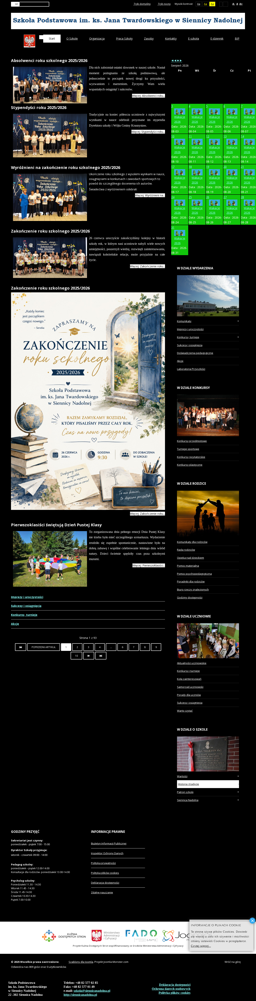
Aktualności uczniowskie (191, 663)
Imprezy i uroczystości (27, 597)
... (111, 647)
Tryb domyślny (142, 4)
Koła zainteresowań (189, 679)
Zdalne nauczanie (102, 892)
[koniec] (100, 655)
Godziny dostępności (189, 597)
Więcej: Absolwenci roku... (148, 96)
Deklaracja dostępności (105, 882)
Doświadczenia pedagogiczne (195, 353)
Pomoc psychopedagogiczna (194, 573)
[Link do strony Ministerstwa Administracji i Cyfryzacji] (106, 935)
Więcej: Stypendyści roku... (148, 132)
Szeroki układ (225, 4)
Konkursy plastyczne (189, 465)
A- (233, 4)
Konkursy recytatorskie (191, 457)
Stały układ (220, 4)
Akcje (15, 624)
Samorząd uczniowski (190, 687)
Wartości (182, 776)
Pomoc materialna (188, 565)
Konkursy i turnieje (188, 671)
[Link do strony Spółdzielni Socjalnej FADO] (141, 935)
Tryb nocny (164, 4)
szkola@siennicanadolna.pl (92, 990)
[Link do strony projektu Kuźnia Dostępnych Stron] (64, 935)
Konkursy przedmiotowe (192, 441)
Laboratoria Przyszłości (191, 369)
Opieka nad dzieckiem (190, 557)
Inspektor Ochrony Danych (107, 853)
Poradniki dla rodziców (191, 581)
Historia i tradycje (188, 784)
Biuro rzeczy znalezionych (193, 589)
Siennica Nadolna (187, 800)
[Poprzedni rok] (172, 61)
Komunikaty (184, 321)
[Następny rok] (178, 61)
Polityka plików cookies (105, 873)
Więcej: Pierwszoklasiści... (148, 565)
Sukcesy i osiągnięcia (26, 606)
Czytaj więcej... (201, 945)
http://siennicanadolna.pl (80, 994)
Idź (16, 4)
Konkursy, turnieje (24, 615)
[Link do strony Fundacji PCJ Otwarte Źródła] (188, 935)
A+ (241, 4)
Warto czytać (185, 710)
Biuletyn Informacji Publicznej (108, 843)
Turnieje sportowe (188, 449)
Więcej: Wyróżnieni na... (150, 195)
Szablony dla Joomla (81, 962)
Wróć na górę (233, 962)
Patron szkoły (185, 792)
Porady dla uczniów (189, 695)
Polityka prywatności (103, 863)
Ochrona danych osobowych (171, 988)
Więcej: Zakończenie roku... (147, 266)
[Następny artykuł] (88, 655)
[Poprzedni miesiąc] (175, 61)
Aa (198, 4)
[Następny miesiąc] (180, 61)
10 (76, 655)
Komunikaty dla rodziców (192, 542)
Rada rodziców (186, 549)
